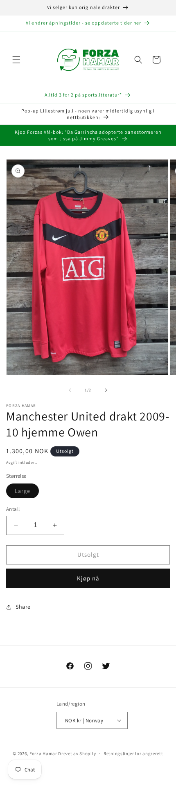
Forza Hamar (43, 753)
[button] (16, 60)
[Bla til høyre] (106, 390)
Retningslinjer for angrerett (133, 753)
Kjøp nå (88, 578)
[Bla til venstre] (70, 390)
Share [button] (23, 606)
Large (27, 492)
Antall (13, 509)
